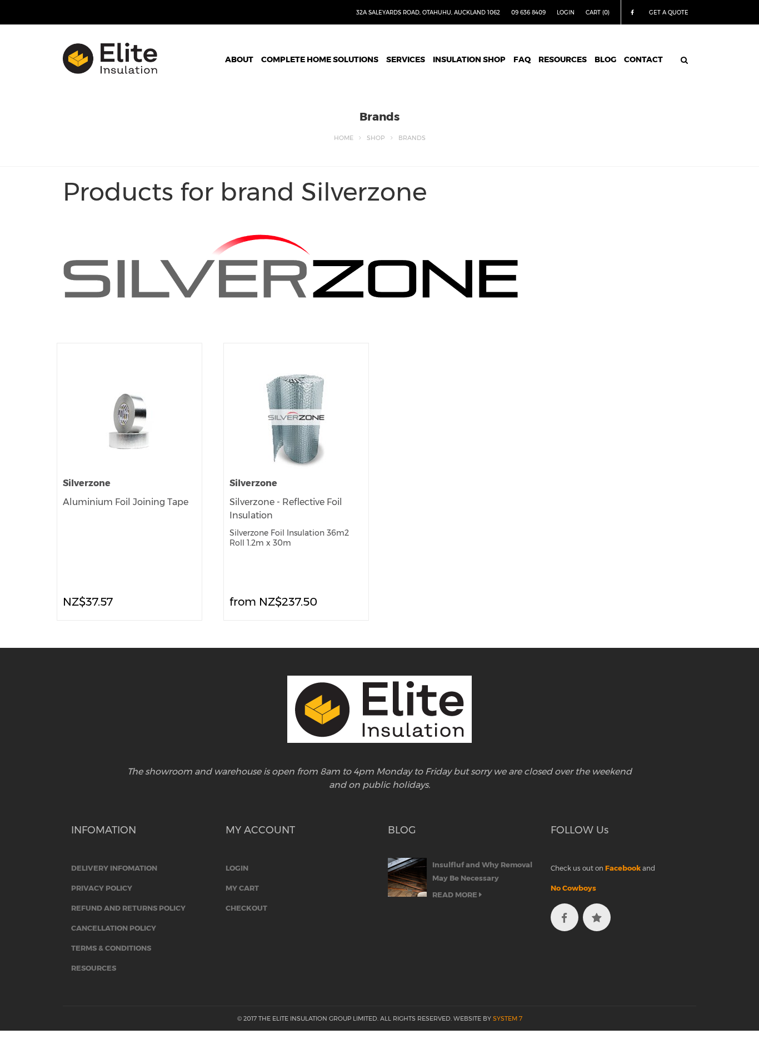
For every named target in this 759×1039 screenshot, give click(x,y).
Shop (376, 138)
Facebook (623, 867)
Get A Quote (668, 12)
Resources (562, 59)
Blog (605, 59)
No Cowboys (573, 887)
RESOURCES (93, 967)
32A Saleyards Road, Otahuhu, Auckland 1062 (428, 12)
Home (343, 138)
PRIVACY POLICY (101, 887)
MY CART (242, 887)
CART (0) (598, 12)
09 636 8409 (528, 12)
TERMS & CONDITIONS (111, 947)
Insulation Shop (469, 59)
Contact (643, 59)
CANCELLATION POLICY (113, 927)
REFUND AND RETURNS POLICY (128, 907)
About (239, 59)
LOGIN (566, 12)
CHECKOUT (246, 907)
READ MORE (455, 894)
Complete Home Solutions (319, 59)
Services (405, 59)
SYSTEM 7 (507, 1018)
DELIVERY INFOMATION (114, 867)
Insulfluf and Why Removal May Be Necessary (482, 871)
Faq (522, 59)
